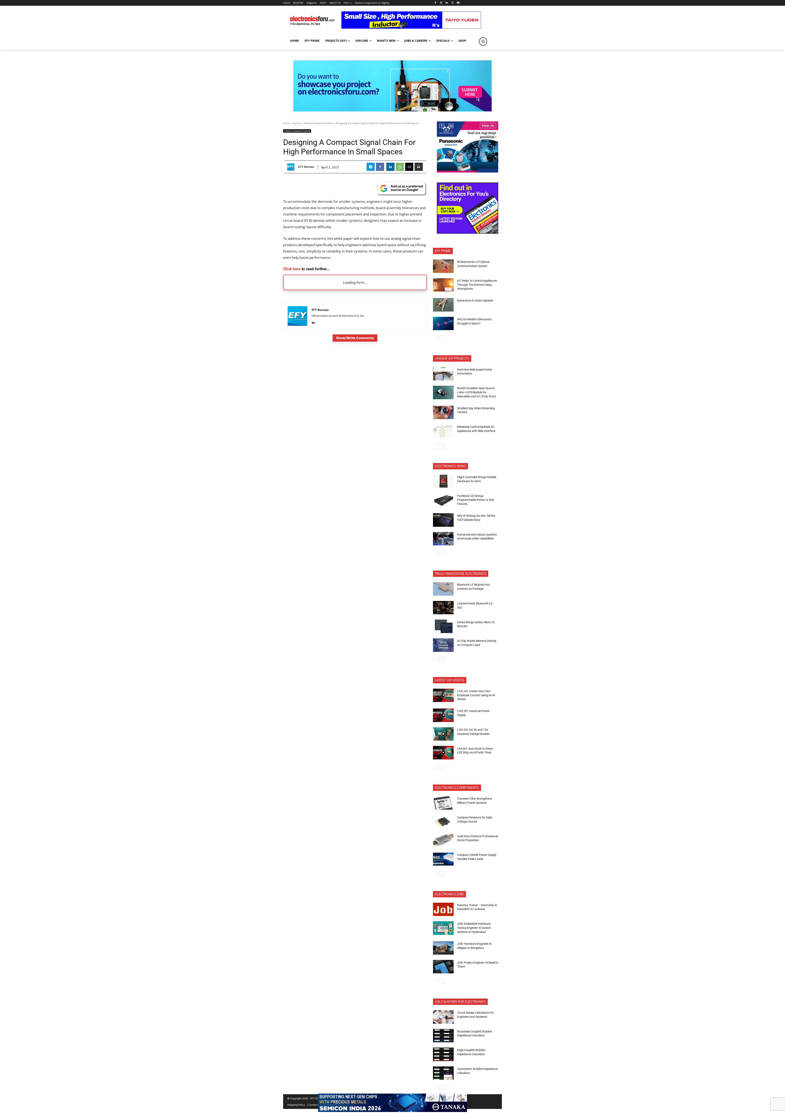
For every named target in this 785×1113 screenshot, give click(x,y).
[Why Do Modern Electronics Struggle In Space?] (443, 323)
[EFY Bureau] (291, 166)
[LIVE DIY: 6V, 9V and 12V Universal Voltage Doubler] (443, 734)
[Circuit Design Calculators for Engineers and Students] (443, 1017)
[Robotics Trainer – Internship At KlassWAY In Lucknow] (443, 909)
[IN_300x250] (467, 171)
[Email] (409, 167)
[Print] (419, 167)
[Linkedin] (446, 3)
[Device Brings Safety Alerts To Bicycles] (443, 626)
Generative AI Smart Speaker (475, 300)
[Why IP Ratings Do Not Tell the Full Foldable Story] (443, 520)
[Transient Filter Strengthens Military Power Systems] (443, 803)
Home (286, 123)
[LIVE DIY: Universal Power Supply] (443, 715)
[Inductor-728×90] (411, 27)
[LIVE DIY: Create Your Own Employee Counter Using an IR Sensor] (443, 695)
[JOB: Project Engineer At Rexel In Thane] (443, 966)
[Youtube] (458, 3)
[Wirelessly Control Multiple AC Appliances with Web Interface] (443, 431)
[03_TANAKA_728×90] (392, 1111)
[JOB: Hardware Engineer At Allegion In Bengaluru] (443, 948)
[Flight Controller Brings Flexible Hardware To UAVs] (443, 481)
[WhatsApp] (400, 167)
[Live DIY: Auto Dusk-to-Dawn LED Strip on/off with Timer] (443, 752)
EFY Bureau (306, 167)
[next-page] (442, 338)
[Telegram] (371, 167)
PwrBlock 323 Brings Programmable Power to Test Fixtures (475, 500)
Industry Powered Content (318, 123)
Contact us (314, 1104)
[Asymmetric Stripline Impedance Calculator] (443, 1073)
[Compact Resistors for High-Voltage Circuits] (443, 821)
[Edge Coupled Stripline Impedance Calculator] (443, 1054)
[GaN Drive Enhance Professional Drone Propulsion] (443, 840)
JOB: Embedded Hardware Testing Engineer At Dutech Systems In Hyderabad (474, 927)
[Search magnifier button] (483, 41)
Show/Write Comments (355, 338)
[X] (452, 3)
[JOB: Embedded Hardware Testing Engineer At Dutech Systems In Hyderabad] (443, 928)
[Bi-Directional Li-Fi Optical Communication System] (443, 266)
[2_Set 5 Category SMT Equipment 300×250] (467, 232)
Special (297, 123)
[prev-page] (435, 338)
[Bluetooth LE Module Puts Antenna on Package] (443, 589)
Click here (292, 269)
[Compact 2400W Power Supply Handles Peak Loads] (443, 859)
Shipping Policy (296, 1104)
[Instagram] (441, 3)
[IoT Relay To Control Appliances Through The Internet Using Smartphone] (443, 285)
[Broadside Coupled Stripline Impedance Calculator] (443, 1035)
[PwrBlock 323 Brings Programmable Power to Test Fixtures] (443, 500)
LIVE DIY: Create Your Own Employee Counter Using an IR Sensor (476, 695)
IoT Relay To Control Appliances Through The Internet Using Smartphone (477, 284)
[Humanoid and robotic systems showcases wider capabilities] (443, 539)
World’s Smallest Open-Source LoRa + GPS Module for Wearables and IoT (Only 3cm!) (476, 392)
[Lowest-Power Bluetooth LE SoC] (443, 607)
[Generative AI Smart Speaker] (443, 305)
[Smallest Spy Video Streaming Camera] (443, 412)
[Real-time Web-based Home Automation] (443, 373)
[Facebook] (435, 3)
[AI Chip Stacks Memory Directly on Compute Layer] (443, 645)
